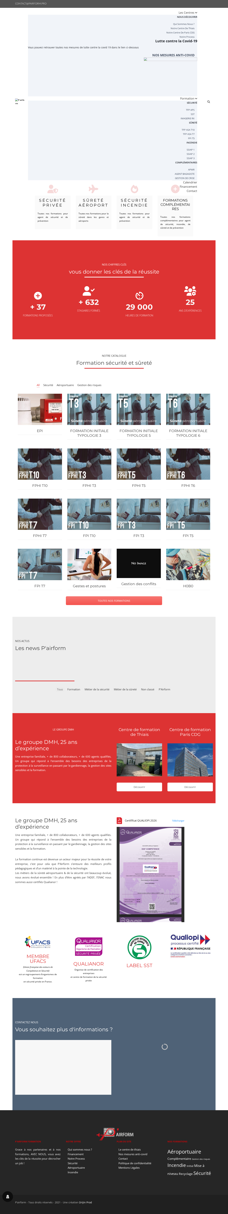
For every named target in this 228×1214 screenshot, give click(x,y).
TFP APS (190, 109)
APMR (191, 169)
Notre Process (187, 36)
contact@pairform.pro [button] (30, 3)
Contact (192, 191)
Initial (190, 1166)
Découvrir (139, 787)
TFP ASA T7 (189, 134)
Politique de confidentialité (134, 1163)
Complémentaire (179, 1159)
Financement (76, 1154)
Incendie (73, 1172)
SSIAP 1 (191, 149)
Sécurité (72, 1163)
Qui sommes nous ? (184, 24)
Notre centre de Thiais (183, 28)
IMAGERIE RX (188, 118)
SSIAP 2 (191, 154)
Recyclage (186, 1174)
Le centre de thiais (129, 1149)
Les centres (187, 13)
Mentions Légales (129, 1167)
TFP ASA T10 (188, 129)
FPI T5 (191, 138)
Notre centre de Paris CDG (180, 32)
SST (193, 114)
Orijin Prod (85, 1202)
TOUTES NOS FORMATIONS (114, 600)
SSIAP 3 (191, 158)
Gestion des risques (201, 1159)
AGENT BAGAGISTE (185, 173)
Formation (187, 98)
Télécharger (178, 820)
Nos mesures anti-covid (173, 55)
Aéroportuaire (76, 1167)
